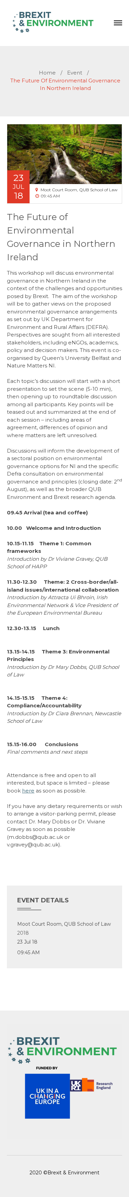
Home (47, 72)
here (28, 790)
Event (74, 72)
